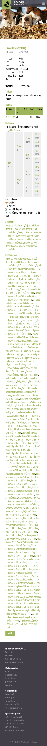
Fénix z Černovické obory (29, 368)
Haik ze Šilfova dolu (29, 436)
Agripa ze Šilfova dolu (24, 586)
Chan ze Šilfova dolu (17, 460)
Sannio (29, 138)
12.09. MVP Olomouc (11, 727)
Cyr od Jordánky (11, 614)
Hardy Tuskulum (11, 426)
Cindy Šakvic (31, 402)
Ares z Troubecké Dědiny (21, 412)
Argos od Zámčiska (28, 347)
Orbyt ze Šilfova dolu (30, 528)
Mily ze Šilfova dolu (29, 521)
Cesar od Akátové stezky (20, 262)
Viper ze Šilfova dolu (23, 576)
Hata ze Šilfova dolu (23, 443)
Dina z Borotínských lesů (18, 451)
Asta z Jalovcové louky (28, 358)
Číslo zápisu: (9, 51)
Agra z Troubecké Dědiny (31, 405)
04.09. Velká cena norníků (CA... (15, 720)
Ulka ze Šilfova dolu (23, 562)
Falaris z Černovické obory (29, 361)
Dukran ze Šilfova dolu (24, 607)
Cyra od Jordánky (24, 614)
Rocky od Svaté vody (13, 320)
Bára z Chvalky (22, 378)
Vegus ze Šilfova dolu (24, 569)
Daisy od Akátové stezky (14, 225)
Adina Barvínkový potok (22, 617)
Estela (37, 191)
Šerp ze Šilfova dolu (25, 542)
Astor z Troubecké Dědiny (15, 419)
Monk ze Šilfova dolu (13, 525)
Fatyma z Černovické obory (15, 364)
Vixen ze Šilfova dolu (24, 579)
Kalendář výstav (10, 697)
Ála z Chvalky (21, 276)
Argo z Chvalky (32, 276)
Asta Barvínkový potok (14, 624)
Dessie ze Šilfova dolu (24, 600)
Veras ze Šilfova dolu (24, 573)
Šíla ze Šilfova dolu (23, 545)
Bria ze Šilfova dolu (23, 296)
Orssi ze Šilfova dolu (13, 532)
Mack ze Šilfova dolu (31, 518)
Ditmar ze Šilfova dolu (24, 603)
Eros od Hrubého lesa (25, 303)
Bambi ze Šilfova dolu (28, 289)
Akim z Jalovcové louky (27, 351)
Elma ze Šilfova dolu (23, 334)
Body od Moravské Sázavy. (15, 402)
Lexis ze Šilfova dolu (13, 515)
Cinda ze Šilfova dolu (24, 313)
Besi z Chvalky (10, 381)
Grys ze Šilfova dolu (13, 436)
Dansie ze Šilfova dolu (24, 597)
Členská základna (10, 678)
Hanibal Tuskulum (32, 422)
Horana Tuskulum (33, 429)
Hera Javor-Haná (16, 317)
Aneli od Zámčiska (34, 344)
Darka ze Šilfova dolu (24, 327)
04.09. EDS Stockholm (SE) (14, 716)
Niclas (37, 134)
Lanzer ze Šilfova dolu (13, 511)
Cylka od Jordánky (33, 610)
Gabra (28, 187)
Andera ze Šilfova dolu (24, 590)
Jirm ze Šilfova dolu (25, 477)
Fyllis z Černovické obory (29, 375)
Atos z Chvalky (30, 279)
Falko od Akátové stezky (25, 494)
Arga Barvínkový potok (29, 620)
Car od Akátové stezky (14, 259)
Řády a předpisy (10, 685)
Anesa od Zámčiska (12, 347)
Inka (37, 175)
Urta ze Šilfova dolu (23, 566)
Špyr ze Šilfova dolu (23, 552)
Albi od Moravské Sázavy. (22, 286)
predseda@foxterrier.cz (16, 662)
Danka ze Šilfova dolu (25, 323)
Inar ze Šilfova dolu (27, 474)
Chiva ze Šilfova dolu (18, 463)
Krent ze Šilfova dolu (24, 491)
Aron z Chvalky (18, 279)
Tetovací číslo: (11, 75)
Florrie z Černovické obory (15, 371)
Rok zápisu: (9, 72)
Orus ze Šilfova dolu (29, 532)
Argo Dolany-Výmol (13, 539)
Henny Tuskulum (25, 426)
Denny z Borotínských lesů (15, 450)
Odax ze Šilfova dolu (30, 525)
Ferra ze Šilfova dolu (13, 388)
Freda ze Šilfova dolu (13, 392)
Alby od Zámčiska (20, 344)
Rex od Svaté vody (31, 317)
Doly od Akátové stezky (29, 236)
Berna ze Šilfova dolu (26, 293)
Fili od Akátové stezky (28, 501)
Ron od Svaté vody (29, 320)
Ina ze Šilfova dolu (12, 474)
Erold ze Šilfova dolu (24, 337)
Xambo (20, 146)
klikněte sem (15, 130)
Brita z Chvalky (35, 381)
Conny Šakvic (16, 405)
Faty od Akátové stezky (27, 498)
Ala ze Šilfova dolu (23, 272)
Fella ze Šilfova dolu (29, 385)
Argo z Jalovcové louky (28, 354)
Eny (9, 163)
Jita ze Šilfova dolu (23, 480)
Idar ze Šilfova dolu (17, 470)
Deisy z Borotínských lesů (30, 446)
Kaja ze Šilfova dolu (23, 484)
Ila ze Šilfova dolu (32, 470)
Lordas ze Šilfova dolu (13, 518)
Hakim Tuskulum (18, 422)
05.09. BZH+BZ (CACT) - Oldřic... (15, 723)
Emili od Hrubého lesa (24, 300)
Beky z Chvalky (34, 378)
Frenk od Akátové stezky (14, 508)
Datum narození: (11, 69)
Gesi (37, 142)
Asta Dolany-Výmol (28, 539)
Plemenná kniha (10, 700)
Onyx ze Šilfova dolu (13, 528)
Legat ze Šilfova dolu (31, 511)
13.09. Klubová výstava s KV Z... (15, 730)
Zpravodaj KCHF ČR (10, 681)
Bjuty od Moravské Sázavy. (30, 399)
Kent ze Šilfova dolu (23, 487)
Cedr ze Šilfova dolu (23, 310)
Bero (37, 183)
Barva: (8, 65)
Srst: (7, 62)
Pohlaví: (8, 58)
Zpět (10, 633)
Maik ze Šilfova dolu (13, 521)
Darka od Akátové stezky (20, 229)
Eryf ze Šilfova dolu (23, 341)
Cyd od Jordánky (19, 610)
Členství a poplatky (11, 674)
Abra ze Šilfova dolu (26, 269)
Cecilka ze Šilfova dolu (24, 593)
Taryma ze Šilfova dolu (24, 556)
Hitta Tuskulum (19, 429)
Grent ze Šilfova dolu (30, 433)
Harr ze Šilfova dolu (25, 440)
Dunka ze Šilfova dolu (24, 330)
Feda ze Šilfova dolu (13, 385)
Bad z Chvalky (10, 378)
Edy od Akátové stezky (14, 239)
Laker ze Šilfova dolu (33, 508)
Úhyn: (7, 79)
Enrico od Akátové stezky (21, 246)
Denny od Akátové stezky (28, 232)
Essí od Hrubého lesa (24, 306)
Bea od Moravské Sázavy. (22, 395)
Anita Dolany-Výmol (30, 535)
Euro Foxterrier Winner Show (13, 707)
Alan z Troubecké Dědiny (14, 409)
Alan (28, 171)
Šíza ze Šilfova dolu (23, 549)
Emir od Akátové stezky (14, 243)
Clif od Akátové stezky (26, 265)
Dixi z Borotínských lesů (14, 457)
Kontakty (7, 671)
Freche (28, 155)
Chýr (37, 167)
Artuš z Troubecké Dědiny (30, 416)
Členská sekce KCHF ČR (12, 704)
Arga (19, 179)
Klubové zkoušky (10, 694)
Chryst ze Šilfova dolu (18, 467)
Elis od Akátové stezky (32, 239)
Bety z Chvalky (22, 381)
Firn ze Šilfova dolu (29, 388)
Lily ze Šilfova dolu (29, 515)
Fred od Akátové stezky (29, 504)
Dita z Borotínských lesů (29, 453)
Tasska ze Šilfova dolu (24, 559)
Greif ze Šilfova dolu (13, 433)
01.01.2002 (10, 117)
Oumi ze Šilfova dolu (13, 535)
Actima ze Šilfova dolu (24, 583)
